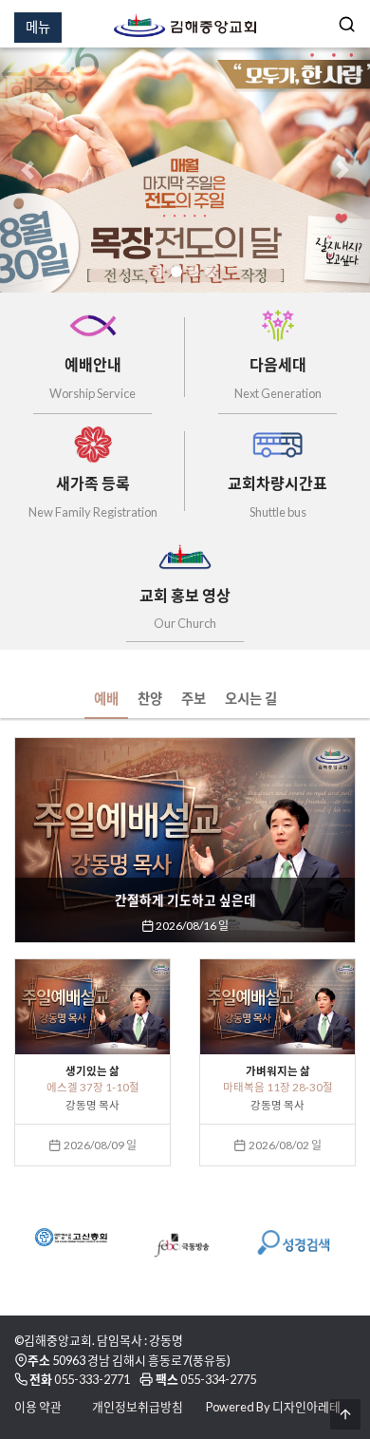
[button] (28, 170)
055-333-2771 (92, 1379)
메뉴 (38, 27)
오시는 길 (251, 699)
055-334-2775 (218, 1379)
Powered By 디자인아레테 (273, 1406)
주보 (193, 699)
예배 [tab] (106, 699)
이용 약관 (38, 1406)
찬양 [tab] (150, 699)
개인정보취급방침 (137, 1406)
